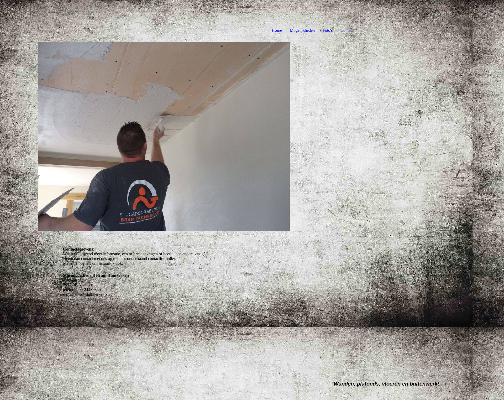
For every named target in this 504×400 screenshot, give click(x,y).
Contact (346, 30)
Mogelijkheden (302, 30)
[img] (164, 136)
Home (277, 30)
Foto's (328, 30)
